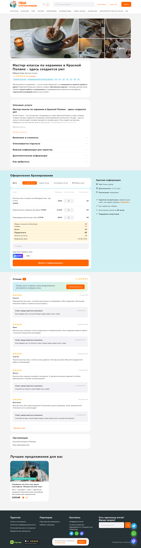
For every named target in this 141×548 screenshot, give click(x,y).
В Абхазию (25, 11)
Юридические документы (20, 531)
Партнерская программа (50, 521)
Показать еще (19, 428)
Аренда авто (92, 11)
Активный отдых (65, 11)
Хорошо (82, 542)
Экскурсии (14, 11)
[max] (82, 533)
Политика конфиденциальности (23, 525)
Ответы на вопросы (18, 521)
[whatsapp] (134, 533)
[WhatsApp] (77, 533)
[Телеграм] (71, 533)
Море (33, 11)
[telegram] (134, 526)
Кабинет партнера (47, 525)
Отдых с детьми (79, 11)
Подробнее (124, 202)
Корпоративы (51, 11)
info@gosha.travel (76, 521)
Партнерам (101, 4)
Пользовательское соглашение (23, 528)
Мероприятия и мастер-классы (111, 11)
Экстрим (41, 11)
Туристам (113, 4)
